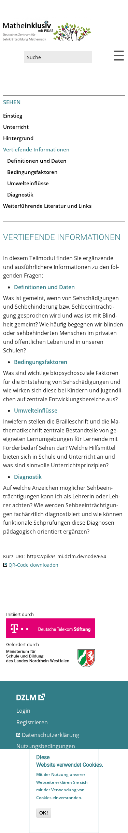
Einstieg (12, 115)
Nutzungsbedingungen (45, 746)
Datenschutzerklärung (50, 735)
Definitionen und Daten (37, 160)
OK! (43, 813)
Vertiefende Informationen (36, 149)
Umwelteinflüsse (28, 183)
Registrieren (32, 722)
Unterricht (16, 126)
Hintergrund (18, 138)
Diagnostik (20, 194)
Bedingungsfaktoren (32, 172)
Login (23, 710)
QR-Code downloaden (33, 565)
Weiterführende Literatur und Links (47, 205)
